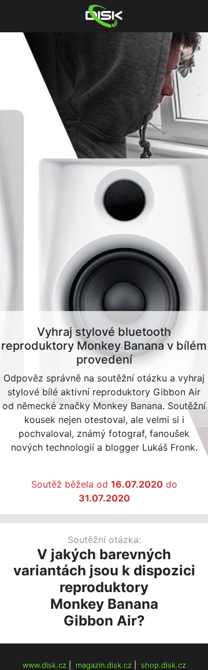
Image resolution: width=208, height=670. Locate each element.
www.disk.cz (44, 665)
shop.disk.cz (163, 665)
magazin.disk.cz (104, 665)
